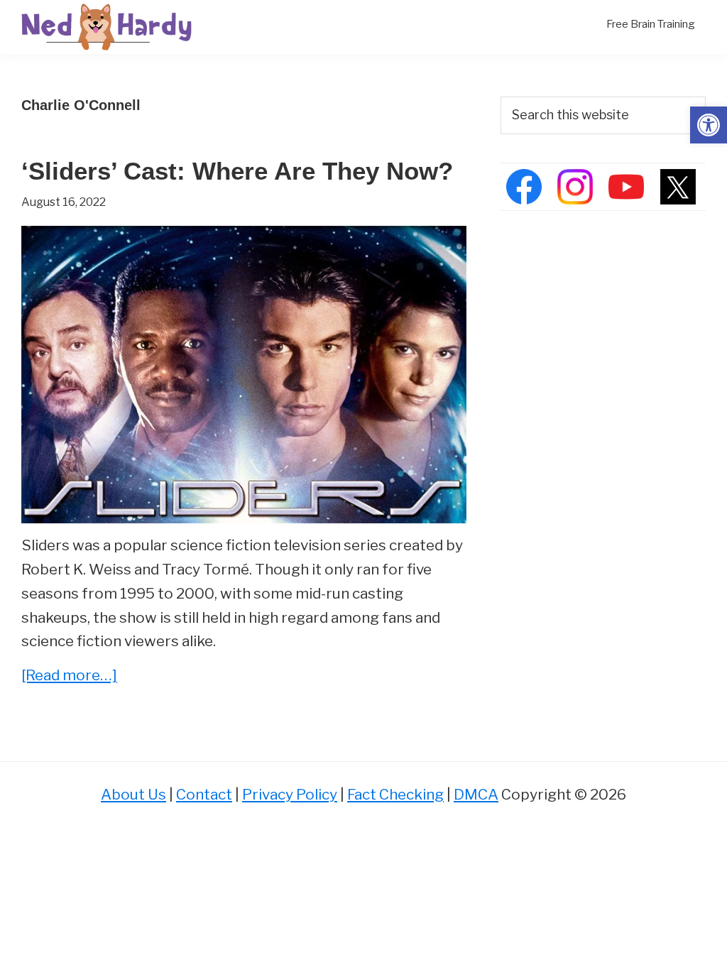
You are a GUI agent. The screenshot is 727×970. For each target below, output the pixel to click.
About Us (133, 794)
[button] (708, 125)
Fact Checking (395, 794)
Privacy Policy (289, 794)
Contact (204, 794)
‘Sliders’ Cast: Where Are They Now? (237, 171)
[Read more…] (69, 676)
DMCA (476, 794)
